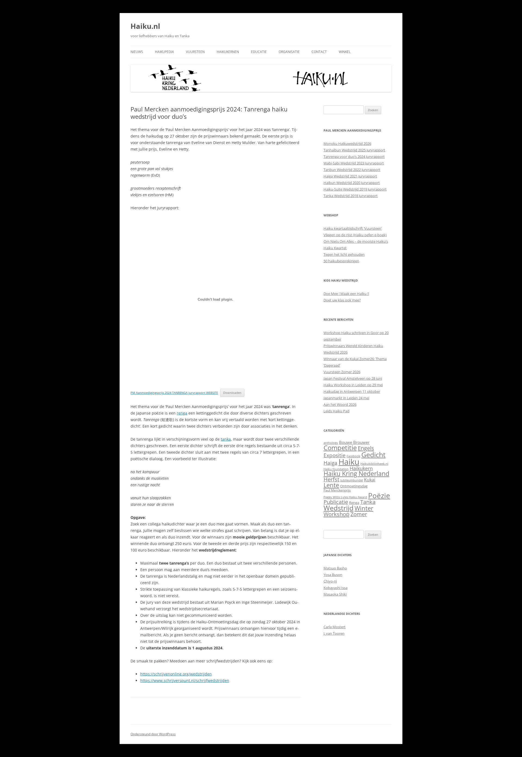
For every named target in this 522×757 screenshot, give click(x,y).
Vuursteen (195, 51)
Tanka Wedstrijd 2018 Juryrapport (351, 195)
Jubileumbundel (351, 480)
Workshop (336, 514)
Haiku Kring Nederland (356, 473)
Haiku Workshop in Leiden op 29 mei (353, 384)
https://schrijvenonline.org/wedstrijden (176, 674)
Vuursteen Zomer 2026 (342, 371)
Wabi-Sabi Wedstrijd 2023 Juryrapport (354, 163)
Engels (366, 448)
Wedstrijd (338, 507)
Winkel (344, 51)
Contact (319, 51)
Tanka (367, 502)
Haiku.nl (145, 26)
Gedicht (373, 454)
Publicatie (336, 502)
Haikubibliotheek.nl (374, 464)
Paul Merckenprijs (337, 490)
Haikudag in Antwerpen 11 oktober (352, 391)
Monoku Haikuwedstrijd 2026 (347, 143)
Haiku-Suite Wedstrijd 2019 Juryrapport (355, 189)
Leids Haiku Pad (336, 411)
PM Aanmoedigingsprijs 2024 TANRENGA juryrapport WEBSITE (174, 393)
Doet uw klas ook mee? (342, 300)
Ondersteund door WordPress (153, 734)
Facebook (353, 456)
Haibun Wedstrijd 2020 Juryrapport (352, 182)
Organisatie (289, 51)
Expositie (335, 455)
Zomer (358, 514)
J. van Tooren (334, 633)
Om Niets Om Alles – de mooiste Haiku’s (356, 241)
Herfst (331, 479)
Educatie (259, 51)
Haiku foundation (336, 469)
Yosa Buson (333, 574)
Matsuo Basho (335, 568)
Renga (354, 502)
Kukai (369, 480)
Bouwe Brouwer (354, 442)
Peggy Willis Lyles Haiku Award (345, 497)
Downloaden (232, 393)
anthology (331, 443)
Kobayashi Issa (335, 587)
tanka (226, 439)
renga (182, 413)
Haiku (348, 461)
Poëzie (379, 495)
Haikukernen (228, 51)
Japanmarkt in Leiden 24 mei (346, 397)
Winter (364, 508)
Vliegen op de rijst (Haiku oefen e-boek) (355, 234)
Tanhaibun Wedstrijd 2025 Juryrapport (354, 150)
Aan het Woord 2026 (340, 404)
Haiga (330, 462)
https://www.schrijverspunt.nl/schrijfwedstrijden (184, 680)
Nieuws (136, 51)
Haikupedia (164, 51)
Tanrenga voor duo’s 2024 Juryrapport (354, 156)
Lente (331, 485)
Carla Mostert (335, 626)
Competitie (340, 447)
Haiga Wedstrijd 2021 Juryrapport (350, 176)
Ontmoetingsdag (354, 486)
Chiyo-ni (330, 581)
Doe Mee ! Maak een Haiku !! (346, 293)
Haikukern (361, 468)
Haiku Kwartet (335, 247)
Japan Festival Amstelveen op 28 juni (353, 378)
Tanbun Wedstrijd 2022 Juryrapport (352, 169)
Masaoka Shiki (335, 594)
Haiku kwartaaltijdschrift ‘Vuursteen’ (353, 228)
